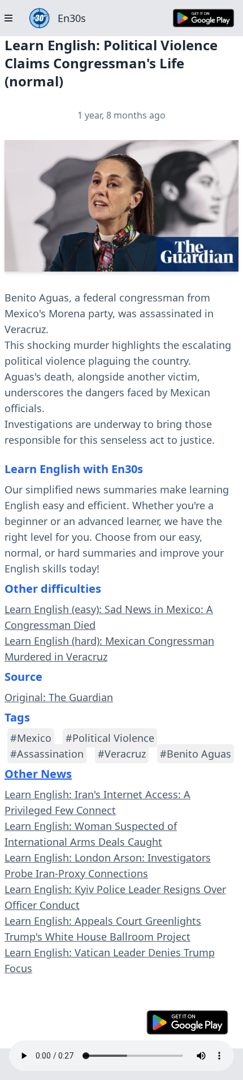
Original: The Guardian (59, 697)
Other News (38, 773)
